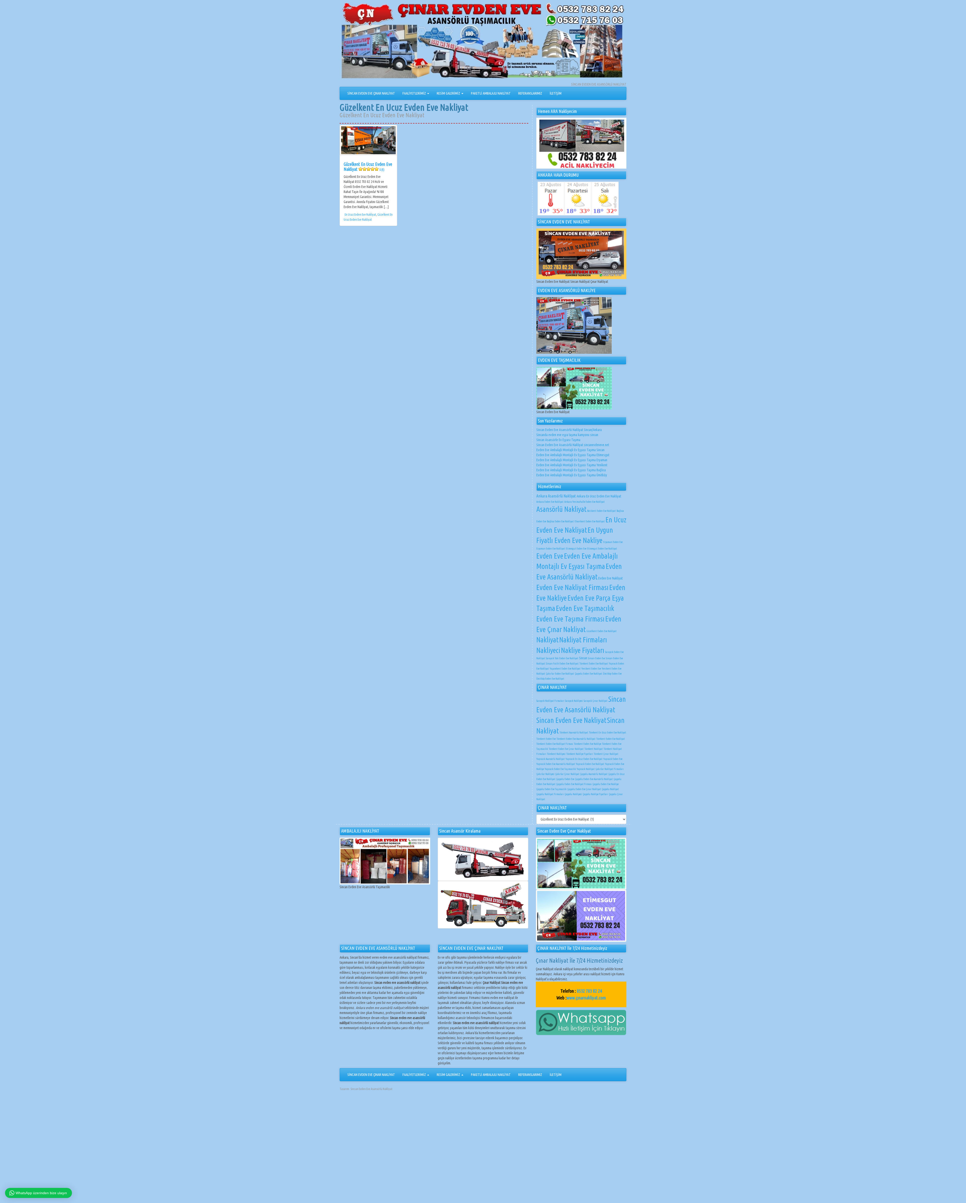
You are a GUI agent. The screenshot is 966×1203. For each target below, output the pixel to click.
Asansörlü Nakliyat (561, 509)
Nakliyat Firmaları (583, 640)
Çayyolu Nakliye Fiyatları (595, 794)
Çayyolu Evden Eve (565, 779)
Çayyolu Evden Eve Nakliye (605, 784)
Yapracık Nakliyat (586, 768)
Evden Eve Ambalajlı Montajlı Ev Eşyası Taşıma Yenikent (571, 465)
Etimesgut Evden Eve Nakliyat (602, 548)
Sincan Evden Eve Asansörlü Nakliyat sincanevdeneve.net (572, 445)
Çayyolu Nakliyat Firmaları (550, 794)
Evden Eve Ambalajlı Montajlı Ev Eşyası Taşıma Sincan (570, 450)
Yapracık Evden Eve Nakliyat (590, 763)
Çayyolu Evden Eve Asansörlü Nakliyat (594, 779)
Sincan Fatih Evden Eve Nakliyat (562, 663)
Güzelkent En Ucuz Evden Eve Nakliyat (368, 167)
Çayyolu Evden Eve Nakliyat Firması (574, 784)
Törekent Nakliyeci (556, 753)
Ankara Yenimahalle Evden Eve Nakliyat (584, 501)
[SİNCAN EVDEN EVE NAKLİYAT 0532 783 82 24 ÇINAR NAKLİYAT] (483, 42)
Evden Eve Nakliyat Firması (572, 587)
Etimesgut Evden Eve (576, 548)
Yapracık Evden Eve (612, 758)
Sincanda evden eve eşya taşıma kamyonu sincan (567, 435)
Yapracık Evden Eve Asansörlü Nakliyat (555, 763)
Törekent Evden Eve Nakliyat (593, 663)
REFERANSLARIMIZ (530, 93)
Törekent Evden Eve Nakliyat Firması (554, 743)
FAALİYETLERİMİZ (415, 93)
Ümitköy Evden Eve (612, 673)
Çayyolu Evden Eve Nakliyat (588, 673)
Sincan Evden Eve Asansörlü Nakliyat (371, 1089)
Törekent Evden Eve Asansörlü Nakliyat (575, 738)
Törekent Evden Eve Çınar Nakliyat (566, 748)
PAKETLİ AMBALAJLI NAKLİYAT (491, 93)
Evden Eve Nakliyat (610, 578)
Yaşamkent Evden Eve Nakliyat (565, 668)
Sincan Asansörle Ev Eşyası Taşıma (558, 440)
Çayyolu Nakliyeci (573, 794)
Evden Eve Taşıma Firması (570, 619)
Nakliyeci (548, 650)
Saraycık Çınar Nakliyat (596, 700)
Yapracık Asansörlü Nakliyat (550, 758)
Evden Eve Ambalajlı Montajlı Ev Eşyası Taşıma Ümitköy (571, 475)
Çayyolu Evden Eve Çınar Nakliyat (584, 789)
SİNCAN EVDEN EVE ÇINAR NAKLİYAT (371, 93)
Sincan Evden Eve (596, 658)
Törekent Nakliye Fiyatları (579, 753)
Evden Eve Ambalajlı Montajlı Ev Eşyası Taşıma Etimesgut (572, 455)
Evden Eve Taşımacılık (585, 608)
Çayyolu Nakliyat (610, 789)
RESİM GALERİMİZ (449, 93)
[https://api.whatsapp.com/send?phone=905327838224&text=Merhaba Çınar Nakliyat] (581, 1022)
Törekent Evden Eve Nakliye (587, 743)
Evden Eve (549, 556)
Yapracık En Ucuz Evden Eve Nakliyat (584, 758)
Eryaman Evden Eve (613, 542)
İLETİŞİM (555, 93)
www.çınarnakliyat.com (586, 997)
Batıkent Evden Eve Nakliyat (601, 510)
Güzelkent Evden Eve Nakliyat (601, 631)
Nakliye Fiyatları (582, 650)
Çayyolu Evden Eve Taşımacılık (551, 789)
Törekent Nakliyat (593, 748)
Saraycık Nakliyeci (574, 700)
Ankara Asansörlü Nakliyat (556, 496)
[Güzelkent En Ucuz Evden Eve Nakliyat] (368, 140)
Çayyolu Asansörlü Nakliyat (594, 773)
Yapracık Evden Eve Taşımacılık (560, 768)
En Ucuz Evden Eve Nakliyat (360, 214)
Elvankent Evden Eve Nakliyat (590, 521)
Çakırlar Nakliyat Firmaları (609, 768)
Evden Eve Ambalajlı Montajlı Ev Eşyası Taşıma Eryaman (571, 460)
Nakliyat (547, 640)
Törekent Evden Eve (546, 738)
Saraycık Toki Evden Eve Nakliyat (562, 658)
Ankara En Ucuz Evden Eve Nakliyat (599, 496)
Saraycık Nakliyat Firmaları (550, 700)
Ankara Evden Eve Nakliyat (550, 501)
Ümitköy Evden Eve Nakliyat (550, 678)
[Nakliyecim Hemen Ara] (581, 143)
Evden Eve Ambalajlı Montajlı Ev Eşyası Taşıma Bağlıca (571, 470)
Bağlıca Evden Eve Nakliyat (560, 521)
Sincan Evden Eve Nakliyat (571, 720)
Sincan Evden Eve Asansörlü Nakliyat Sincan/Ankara (569, 430)
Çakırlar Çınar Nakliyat (567, 773)
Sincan (583, 658)
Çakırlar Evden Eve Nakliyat (560, 673)
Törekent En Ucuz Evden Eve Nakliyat (607, 732)
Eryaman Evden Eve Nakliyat (550, 548)
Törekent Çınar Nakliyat (606, 753)
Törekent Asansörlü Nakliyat (573, 732)
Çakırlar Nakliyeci (545, 773)
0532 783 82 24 (589, 991)
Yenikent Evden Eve (591, 668)
